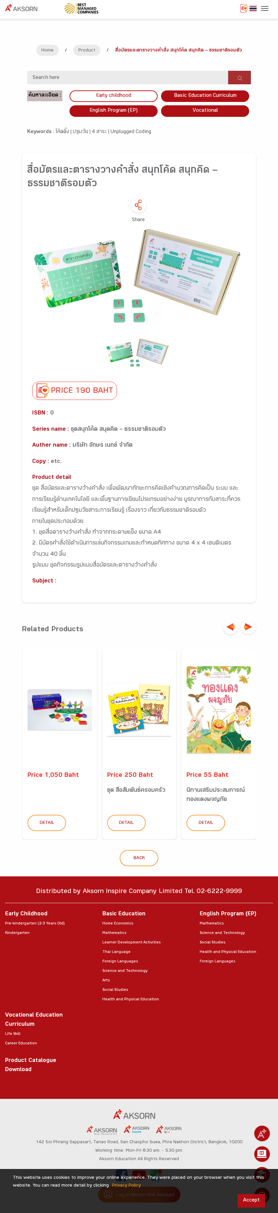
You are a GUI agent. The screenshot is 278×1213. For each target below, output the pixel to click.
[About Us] (262, 1133)
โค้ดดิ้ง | (64, 132)
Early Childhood (26, 914)
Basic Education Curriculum (205, 96)
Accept (251, 1200)
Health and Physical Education (130, 999)
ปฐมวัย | (82, 132)
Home (47, 51)
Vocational (205, 111)
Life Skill (12, 1034)
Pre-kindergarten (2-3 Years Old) (34, 923)
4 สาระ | (101, 132)
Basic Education (123, 914)
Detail (47, 823)
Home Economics (117, 923)
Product (86, 51)
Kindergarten (17, 933)
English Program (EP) (114, 111)
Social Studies (115, 990)
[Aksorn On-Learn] (262, 1154)
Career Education (21, 1043)
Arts (106, 980)
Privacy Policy (126, 1186)
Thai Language (116, 952)
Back (139, 858)
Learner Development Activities (131, 942)
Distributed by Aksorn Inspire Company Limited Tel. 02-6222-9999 (139, 892)
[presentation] (230, 627)
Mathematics (114, 933)
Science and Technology (124, 971)
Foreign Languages (120, 961)
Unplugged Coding (131, 132)
